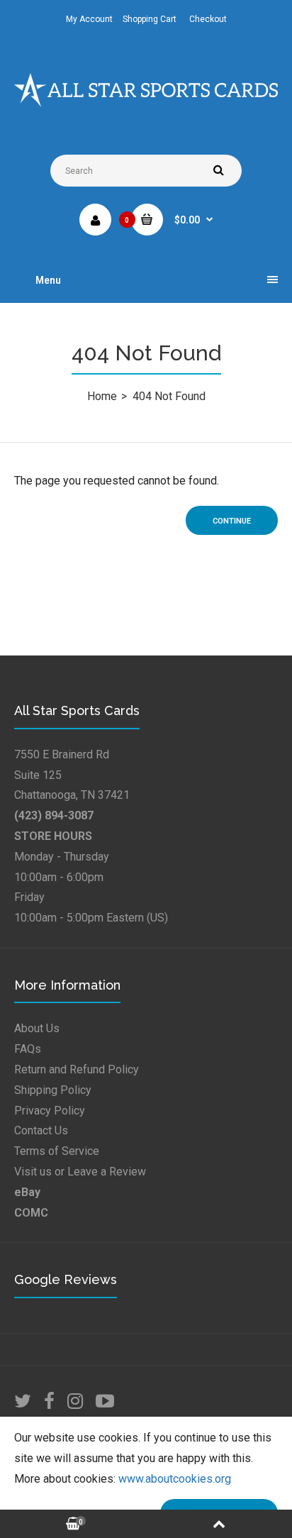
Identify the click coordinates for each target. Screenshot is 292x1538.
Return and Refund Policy (76, 1069)
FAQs (27, 1049)
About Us (37, 1028)
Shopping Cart (149, 19)
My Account (89, 19)
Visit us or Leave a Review (80, 1171)
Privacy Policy (49, 1110)
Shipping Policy (52, 1090)
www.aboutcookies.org (174, 1479)
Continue (232, 521)
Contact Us (41, 1130)
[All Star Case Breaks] (146, 103)
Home (102, 396)
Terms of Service (56, 1151)
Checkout (208, 19)
